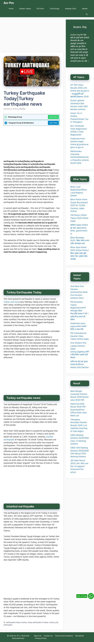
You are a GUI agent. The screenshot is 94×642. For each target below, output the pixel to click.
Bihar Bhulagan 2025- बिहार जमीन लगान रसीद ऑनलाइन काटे (79, 240)
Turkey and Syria (11, 302)
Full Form (40, 8)
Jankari (85, 8)
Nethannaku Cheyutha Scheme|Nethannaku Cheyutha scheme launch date (79, 157)
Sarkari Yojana (25, 8)
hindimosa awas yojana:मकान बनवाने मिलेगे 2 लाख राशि (78, 326)
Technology (54, 8)
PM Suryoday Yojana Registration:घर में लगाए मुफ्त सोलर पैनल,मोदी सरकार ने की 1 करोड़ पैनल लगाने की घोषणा (79, 311)
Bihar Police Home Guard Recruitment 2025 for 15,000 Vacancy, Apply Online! (79, 205)
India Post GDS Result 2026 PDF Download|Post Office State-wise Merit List (78, 410)
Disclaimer (79, 636)
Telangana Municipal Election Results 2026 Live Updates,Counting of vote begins (78, 425)
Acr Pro (9, 3)
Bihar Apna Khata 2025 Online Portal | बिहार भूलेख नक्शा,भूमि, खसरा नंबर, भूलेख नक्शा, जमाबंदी (79, 253)
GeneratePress (18, 638)
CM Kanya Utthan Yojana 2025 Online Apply (79, 218)
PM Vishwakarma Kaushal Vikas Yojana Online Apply (79, 336)
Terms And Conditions (64, 636)
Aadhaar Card (70, 8)
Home (11, 8)
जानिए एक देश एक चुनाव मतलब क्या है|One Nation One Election (79, 364)
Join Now (53, 117)
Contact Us (48, 636)
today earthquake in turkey (38, 622)
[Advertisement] (32, 36)
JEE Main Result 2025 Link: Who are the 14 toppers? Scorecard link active (79, 466)
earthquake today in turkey (16, 622)
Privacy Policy (40, 638)
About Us (37, 636)
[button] (86, 14)
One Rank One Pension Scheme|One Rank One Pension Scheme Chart (78, 292)
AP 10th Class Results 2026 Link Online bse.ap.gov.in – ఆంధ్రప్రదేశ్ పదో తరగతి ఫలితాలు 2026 (79, 91)
